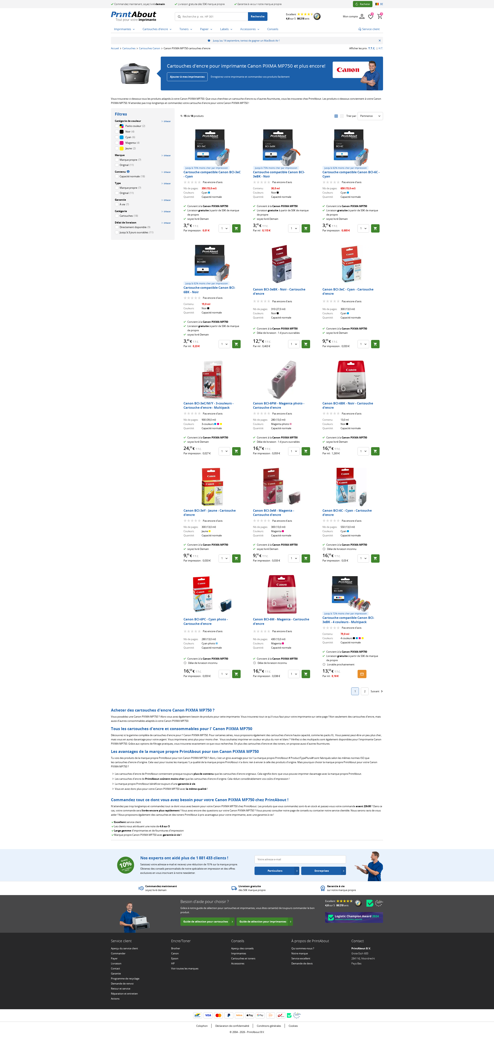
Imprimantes (238, 953)
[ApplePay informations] (249, 1015)
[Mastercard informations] (218, 1015)
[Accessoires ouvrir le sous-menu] (259, 29)
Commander (118, 953)
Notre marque (299, 953)
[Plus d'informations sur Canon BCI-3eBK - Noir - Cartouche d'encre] (281, 264)
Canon (175, 953)
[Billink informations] (239, 1015)
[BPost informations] (281, 1015)
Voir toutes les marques (184, 968)
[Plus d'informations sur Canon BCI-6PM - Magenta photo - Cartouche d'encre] (281, 380)
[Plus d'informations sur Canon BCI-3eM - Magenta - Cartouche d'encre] (281, 487)
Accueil (115, 48)
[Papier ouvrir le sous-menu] (212, 29)
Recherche (258, 16)
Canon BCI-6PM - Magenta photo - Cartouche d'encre (278, 405)
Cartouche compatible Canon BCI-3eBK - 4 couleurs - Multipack (348, 620)
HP (173, 963)
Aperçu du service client (124, 948)
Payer (114, 958)
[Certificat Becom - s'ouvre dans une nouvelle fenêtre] (369, 903)
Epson (174, 958)
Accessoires (237, 963)
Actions (115, 998)
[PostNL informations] (270, 1015)
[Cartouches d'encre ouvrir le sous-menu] (171, 29)
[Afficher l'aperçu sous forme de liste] (342, 116)
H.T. (381, 48)
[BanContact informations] (197, 1015)
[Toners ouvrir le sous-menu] (192, 29)
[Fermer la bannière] (379, 40)
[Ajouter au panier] (236, 228)
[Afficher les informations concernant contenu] (128, 171)
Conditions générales (269, 1026)
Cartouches (128, 48)
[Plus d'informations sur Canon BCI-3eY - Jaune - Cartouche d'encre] (212, 487)
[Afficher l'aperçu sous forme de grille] (336, 116)
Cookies (293, 1026)
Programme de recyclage (125, 978)
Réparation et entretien (124, 993)
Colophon (202, 1026)
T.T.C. (371, 48)
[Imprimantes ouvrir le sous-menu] (134, 29)
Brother (175, 948)
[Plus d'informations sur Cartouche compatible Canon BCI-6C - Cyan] (351, 148)
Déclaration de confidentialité (232, 1026)
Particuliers (275, 870)
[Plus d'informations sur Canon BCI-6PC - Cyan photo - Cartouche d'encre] (212, 594)
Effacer (167, 121)
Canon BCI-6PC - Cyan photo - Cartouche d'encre (206, 621)
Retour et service (120, 988)
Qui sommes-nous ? (302, 948)
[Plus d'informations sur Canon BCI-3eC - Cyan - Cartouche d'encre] (351, 264)
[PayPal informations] (228, 1015)
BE (381, 4)
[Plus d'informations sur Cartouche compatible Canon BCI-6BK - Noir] (212, 264)
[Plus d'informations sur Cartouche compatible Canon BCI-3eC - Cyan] (212, 148)
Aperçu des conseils (242, 948)
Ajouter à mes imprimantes (187, 76)
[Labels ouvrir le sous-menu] (232, 29)
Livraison (116, 963)
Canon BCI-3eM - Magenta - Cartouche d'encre (273, 512)
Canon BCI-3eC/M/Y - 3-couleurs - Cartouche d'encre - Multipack (208, 405)
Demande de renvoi (122, 983)
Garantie (116, 973)
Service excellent (300, 958)
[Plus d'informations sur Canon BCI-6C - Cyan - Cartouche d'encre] (351, 487)
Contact (115, 968)
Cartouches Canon (149, 48)
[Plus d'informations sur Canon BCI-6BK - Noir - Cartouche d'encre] (351, 380)
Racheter (365, 4)
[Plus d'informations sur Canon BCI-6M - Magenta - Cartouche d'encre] (281, 594)
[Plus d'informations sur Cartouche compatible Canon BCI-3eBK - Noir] (281, 148)
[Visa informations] (208, 1015)
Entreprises (322, 870)
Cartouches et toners (243, 958)
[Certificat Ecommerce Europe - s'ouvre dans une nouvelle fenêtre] (379, 903)
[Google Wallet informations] (260, 1015)
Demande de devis (302, 963)
